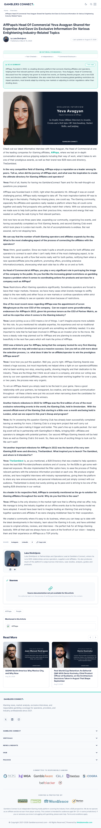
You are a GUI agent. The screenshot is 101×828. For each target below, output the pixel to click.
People (18, 611)
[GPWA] (22, 801)
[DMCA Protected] (36, 801)
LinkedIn (25, 542)
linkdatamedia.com (84, 822)
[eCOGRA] (90, 776)
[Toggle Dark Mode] (86, 4)
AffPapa (8, 611)
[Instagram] (18, 719)
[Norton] (77, 801)
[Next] (95, 637)
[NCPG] (9, 776)
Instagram (14, 542)
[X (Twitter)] (5, 719)
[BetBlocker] (47, 782)
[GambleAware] (43, 776)
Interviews (13, 10)
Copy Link (42, 542)
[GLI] (59, 776)
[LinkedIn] (10, 569)
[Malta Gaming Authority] (25, 776)
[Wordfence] (56, 801)
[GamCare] (73, 776)
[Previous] (90, 637)
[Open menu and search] (93, 4)
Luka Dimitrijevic (19, 38)
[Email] (15, 569)
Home (6, 10)
